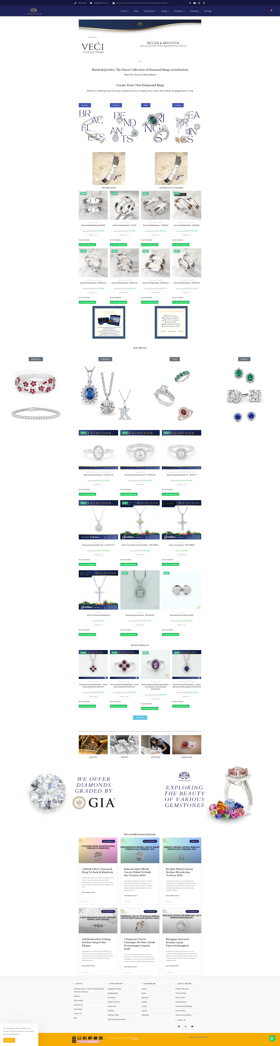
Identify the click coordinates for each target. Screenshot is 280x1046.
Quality (144, 1002)
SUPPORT (155, 757)
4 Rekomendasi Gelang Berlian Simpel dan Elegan (96, 942)
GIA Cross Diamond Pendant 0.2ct (98, 615)
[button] (190, 3)
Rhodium (111, 1011)
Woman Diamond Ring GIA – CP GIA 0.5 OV (98, 475)
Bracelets (195, 11)
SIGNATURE (186, 757)
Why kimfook (78, 1000)
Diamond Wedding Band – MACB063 (155, 225)
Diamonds (95, 542)
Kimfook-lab (78, 1005)
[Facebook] (179, 1026)
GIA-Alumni (78, 1009)
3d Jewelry (112, 997)
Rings (164, 11)
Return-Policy (181, 997)
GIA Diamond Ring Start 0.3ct (183, 472)
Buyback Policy (181, 1002)
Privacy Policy (181, 1011)
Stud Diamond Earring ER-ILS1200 (181, 615)
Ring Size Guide (113, 1015)
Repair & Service (114, 1002)
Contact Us (78, 1013)
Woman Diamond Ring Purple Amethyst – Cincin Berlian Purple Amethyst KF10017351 (155, 687)
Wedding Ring (113, 993)
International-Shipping (184, 1006)
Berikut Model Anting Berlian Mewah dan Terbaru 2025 (179, 872)
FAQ (75, 1018)
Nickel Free (112, 1006)
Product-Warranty (182, 989)
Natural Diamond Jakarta (117, 1019)
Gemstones (149, 11)
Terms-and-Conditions (183, 1015)
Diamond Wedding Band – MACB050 (186, 225)
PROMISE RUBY (109, 188)
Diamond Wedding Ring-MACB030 (93, 225)
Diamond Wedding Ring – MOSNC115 (124, 283)
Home (123, 11)
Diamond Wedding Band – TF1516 (124, 225)
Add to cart (93, 235)
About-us (77, 996)
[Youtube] (192, 1026)
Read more (186, 235)
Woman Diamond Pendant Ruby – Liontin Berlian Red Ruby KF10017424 (93, 686)
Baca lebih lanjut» (88, 892)
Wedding (161, 222)
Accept (9, 1040)
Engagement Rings (114, 989)
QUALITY (93, 757)
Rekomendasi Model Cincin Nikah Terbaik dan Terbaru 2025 (137, 872)
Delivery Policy (181, 993)
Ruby (129, 682)
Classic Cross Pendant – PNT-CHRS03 (181, 545)
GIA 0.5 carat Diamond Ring (100, 472)
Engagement (89, 472)
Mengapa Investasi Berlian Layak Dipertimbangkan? (177, 942)
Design (144, 1006)
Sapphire (192, 682)
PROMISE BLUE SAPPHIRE (171, 188)
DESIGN (124, 757)
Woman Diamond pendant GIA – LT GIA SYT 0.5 (98, 545)
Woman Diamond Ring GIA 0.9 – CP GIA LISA (140, 475)
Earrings (207, 11)
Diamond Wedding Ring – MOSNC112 (156, 283)
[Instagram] (186, 1026)
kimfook (87, 240)
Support (144, 1011)
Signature (145, 997)
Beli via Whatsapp (88, 244)
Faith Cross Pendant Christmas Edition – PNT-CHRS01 (140, 545)
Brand (144, 993)
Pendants (178, 11)
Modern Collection (91, 280)
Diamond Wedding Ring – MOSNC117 (93, 283)
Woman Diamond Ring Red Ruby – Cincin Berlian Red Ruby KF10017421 (124, 686)
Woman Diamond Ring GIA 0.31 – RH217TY (182, 475)
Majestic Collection (93, 222)
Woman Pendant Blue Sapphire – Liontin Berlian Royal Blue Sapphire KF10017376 (187, 686)
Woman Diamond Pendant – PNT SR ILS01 (140, 615)
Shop (136, 11)
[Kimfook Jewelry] (89, 1041)
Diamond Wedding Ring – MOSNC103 (187, 283)
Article (144, 989)
